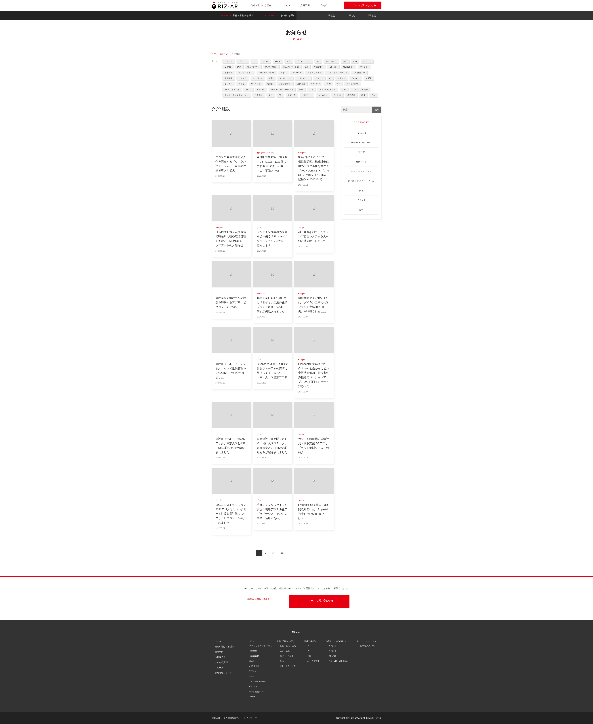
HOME (214, 54)
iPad (373, 95)
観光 (282, 661)
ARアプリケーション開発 (260, 646)
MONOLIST (348, 67)
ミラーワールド (315, 73)
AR (280, 95)
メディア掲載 (352, 84)
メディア (361, 190)
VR (318, 61)
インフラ (367, 61)
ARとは (331, 15)
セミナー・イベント (361, 171)
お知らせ (224, 54)
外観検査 (292, 95)
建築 (239, 67)
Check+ (333, 67)
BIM (355, 61)
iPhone (265, 61)
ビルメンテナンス (291, 67)
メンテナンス (285, 84)
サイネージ (256, 84)
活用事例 (305, 5)
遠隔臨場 (229, 78)
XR (306, 67)
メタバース (258, 78)
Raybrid (337, 95)
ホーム (218, 641)
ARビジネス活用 (232, 89)
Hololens (315, 84)
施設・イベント (287, 656)
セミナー (229, 84)
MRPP (369, 78)
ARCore (261, 89)
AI (330, 78)
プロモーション (304, 61)
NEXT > (283, 552)
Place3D (252, 697)
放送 (345, 61)
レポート (229, 61)
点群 (271, 78)
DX (254, 61)
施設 (289, 61)
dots (344, 89)
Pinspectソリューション (282, 89)
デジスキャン (303, 78)
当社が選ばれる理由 (260, 5)
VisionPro (319, 67)
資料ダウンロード (223, 673)
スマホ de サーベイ (257, 681)
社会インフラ (253, 67)
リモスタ (243, 78)
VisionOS (296, 73)
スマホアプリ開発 (360, 89)
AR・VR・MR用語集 (338, 661)
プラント (364, 67)
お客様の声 (220, 657)
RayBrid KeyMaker (361, 142)
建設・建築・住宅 (288, 646)
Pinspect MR (254, 656)
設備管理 (259, 95)
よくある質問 (221, 662)
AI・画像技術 (313, 661)
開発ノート (361, 162)
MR (338, 84)
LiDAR (228, 67)
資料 (361, 209)
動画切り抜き (271, 67)
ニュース (219, 667)
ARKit (248, 89)
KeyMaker (322, 95)
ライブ (283, 73)
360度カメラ (359, 73)
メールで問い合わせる (364, 5)
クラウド (341, 78)
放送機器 (351, 95)
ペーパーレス (285, 78)
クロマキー (307, 95)
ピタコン (243, 61)
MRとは (372, 15)
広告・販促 (285, 651)
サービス (285, 5)
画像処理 (301, 84)
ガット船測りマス (257, 691)
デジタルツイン (246, 73)
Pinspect (355, 78)
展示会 (270, 84)
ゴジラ (242, 84)
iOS (363, 95)
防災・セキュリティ (289, 666)
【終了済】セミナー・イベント (361, 181)
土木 (311, 89)
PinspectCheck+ (266, 73)
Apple (277, 61)
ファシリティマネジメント (236, 95)
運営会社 (216, 718)
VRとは (352, 15)
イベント (319, 78)
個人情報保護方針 (232, 718)
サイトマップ (250, 718)
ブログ (323, 5)
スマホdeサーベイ (327, 89)
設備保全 (229, 73)
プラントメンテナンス (337, 73)
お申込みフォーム (368, 646)
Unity (328, 84)
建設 (271, 95)
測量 (301, 89)
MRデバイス (331, 61)
